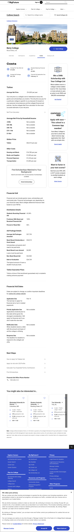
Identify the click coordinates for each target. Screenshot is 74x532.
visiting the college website (17, 294)
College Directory (12, 21)
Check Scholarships (26, 182)
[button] (62, 8)
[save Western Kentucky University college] (44, 398)
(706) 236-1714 (14, 380)
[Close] (71, 492)
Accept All (44, 528)
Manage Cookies (9, 528)
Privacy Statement (38, 524)
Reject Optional (61, 528)
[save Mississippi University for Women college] (23, 398)
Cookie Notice (17, 524)
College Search (13, 15)
